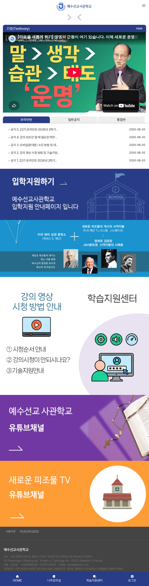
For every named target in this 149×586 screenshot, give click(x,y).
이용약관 (10, 531)
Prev (79, 17)
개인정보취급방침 (29, 531)
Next (69, 17)
